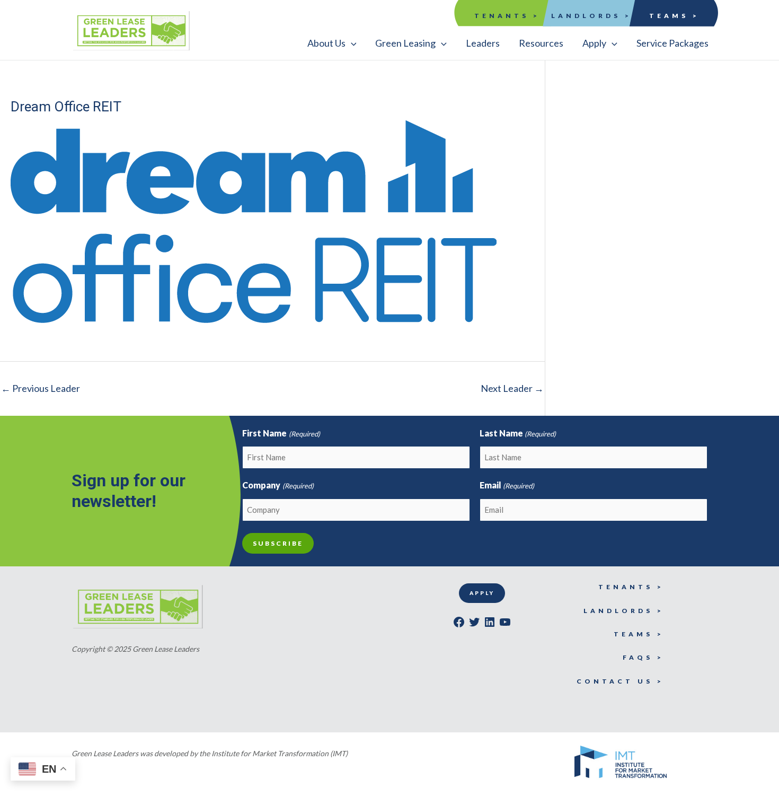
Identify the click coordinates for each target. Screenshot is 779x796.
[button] (332, 43)
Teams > (674, 16)
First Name (281, 433)
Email (507, 485)
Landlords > (591, 16)
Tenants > (507, 16)
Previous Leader (40, 388)
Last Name (518, 433)
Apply (482, 593)
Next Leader (512, 388)
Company (277, 485)
